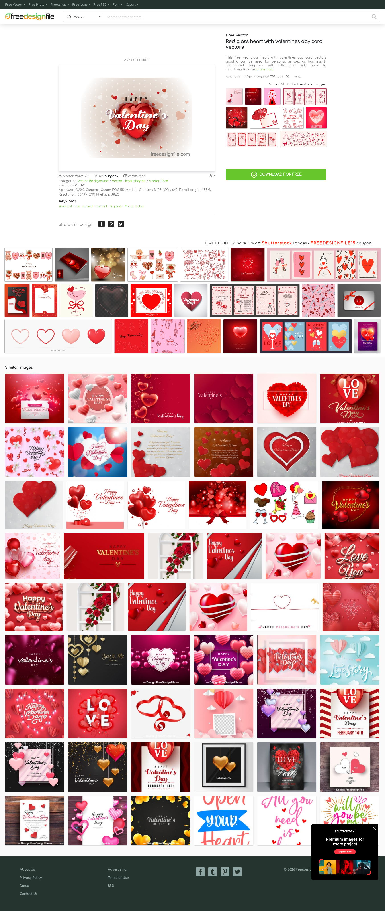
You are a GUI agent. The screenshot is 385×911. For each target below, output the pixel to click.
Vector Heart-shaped (129, 181)
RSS (111, 885)
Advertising (117, 869)
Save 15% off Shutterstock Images (297, 84)
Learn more (265, 69)
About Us (27, 869)
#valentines (69, 206)
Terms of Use (118, 877)
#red (129, 206)
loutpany (111, 176)
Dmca (24, 885)
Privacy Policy (31, 877)
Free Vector (14, 4)
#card (87, 206)
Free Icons (79, 4)
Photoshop (58, 4)
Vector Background (93, 181)
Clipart (131, 4)
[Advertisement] (137, 44)
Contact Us (28, 893)
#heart (101, 206)
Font (116, 4)
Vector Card (158, 181)
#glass (116, 206)
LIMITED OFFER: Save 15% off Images (256, 243)
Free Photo (37, 4)
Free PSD (100, 4)
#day (139, 206)
